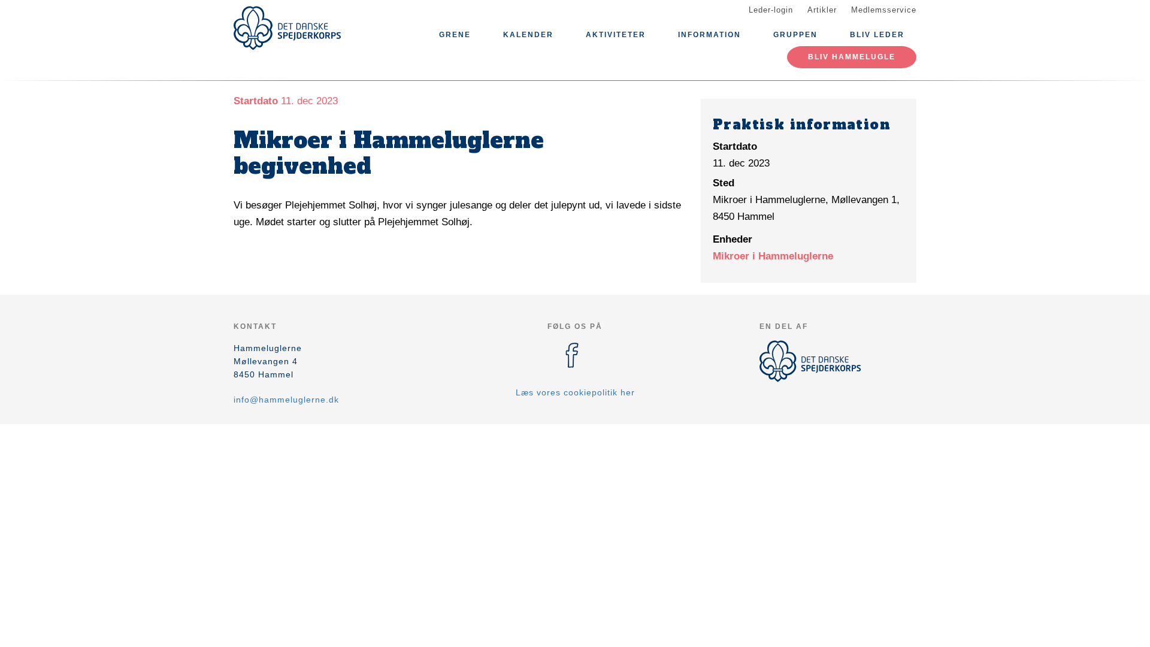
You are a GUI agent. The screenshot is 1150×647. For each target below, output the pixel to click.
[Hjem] (287, 28)
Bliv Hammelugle (851, 57)
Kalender (528, 35)
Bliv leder (877, 35)
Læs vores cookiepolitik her (575, 392)
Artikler (822, 9)
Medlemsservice (883, 9)
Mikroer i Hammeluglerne (773, 256)
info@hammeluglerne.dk (286, 399)
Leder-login (771, 9)
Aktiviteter (616, 35)
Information (709, 35)
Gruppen (795, 35)
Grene (455, 35)
